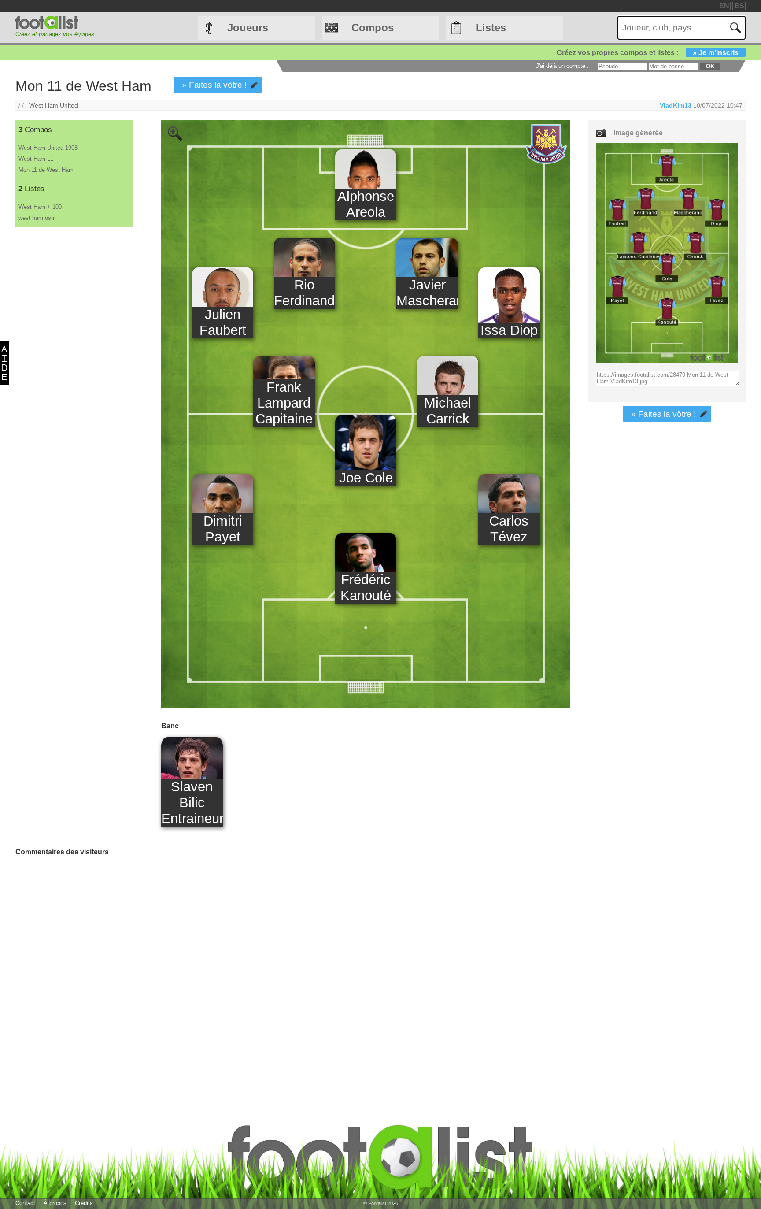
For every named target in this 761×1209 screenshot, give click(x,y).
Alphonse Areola (365, 204)
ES (739, 6)
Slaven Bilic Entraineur (191, 802)
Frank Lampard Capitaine (284, 402)
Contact (25, 1203)
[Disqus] (81, 973)
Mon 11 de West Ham (46, 170)
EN (724, 6)
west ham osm (37, 218)
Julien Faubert (222, 322)
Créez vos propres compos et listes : (648, 52)
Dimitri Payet (222, 529)
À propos (55, 1203)
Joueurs (247, 27)
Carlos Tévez (508, 529)
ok (710, 66)
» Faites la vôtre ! (214, 84)
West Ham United (53, 105)
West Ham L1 (35, 159)
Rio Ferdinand (304, 292)
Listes (491, 27)
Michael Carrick (447, 410)
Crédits (84, 1203)
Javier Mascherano (427, 292)
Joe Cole (366, 478)
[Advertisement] (73, 373)
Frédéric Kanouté (365, 587)
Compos (372, 27)
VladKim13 (675, 105)
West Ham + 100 (40, 207)
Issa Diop (509, 330)
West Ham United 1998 (48, 148)
